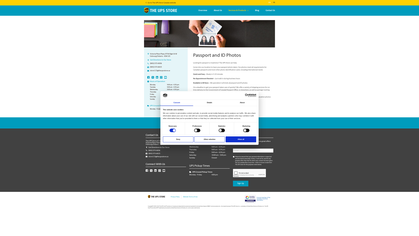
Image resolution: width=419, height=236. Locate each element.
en (269, 2)
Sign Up (240, 184)
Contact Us (270, 11)
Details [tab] (209, 102)
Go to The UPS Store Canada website (161, 3)
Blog (257, 11)
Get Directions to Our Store (160, 60)
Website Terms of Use (190, 197)
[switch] (197, 130)
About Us (218, 11)
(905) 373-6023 (156, 67)
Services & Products (237, 11)
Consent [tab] (176, 102)
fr (274, 2)
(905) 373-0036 (156, 63)
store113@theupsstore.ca (160, 71)
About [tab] (242, 102)
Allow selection (209, 139)
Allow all (241, 139)
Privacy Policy (175, 197)
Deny (178, 139)
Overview (202, 11)
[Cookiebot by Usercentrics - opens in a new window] (246, 95)
